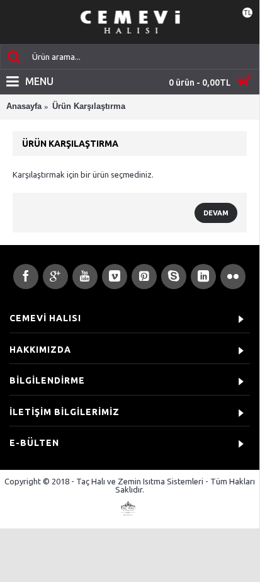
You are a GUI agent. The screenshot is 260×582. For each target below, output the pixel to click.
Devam (216, 213)
